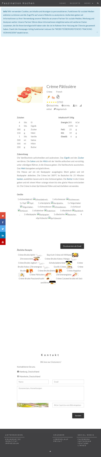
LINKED (82, 445)
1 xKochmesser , (66, 199)
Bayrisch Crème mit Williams (59, 255)
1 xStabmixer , (44, 210)
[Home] (3, 215)
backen (20, 179)
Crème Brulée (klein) (46, 270)
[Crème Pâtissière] (30, 95)
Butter (70, 179)
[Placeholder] (38, 255)
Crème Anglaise (74, 270)
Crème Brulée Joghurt (28, 263)
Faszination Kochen (18, 3)
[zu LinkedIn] (3, 235)
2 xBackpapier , (36, 214)
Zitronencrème (26, 259)
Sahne (33, 161)
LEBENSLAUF (61, 439)
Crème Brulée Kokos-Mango (57, 259)
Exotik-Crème (60, 267)
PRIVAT (58, 441)
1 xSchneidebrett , (33, 199)
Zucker (81, 158)
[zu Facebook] (3, 222)
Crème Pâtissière (37, 274)
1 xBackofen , (65, 214)
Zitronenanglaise (63, 274)
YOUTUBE (83, 443)
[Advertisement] (50, 55)
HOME (62, 3)
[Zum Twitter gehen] (3, 228)
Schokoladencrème (57, 263)
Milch (45, 161)
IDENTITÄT (11, 441)
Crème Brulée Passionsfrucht (31, 278)
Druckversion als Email (72, 246)
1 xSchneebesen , (52, 207)
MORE (88, 3)
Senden (78, 415)
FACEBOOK (84, 439)
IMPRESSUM (12, 443)
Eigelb (67, 158)
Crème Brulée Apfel (26, 255)
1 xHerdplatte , (50, 203)
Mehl (23, 168)
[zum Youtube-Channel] (3, 241)
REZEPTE (75, 3)
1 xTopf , (27, 203)
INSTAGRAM (84, 441)
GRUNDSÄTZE (13, 439)
